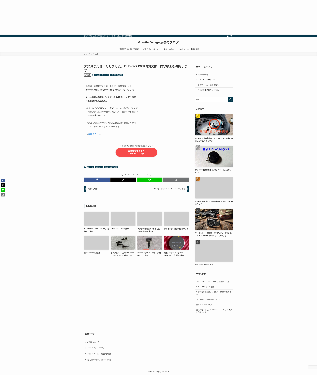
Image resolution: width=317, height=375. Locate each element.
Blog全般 (97, 75)
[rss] (228, 36)
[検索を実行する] (230, 99)
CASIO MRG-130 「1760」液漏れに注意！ (213, 282)
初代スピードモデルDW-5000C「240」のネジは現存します (214, 311)
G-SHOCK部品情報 (116, 75)
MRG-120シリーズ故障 (205, 287)
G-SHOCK (105, 75)
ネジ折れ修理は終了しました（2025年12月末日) (213, 293)
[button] (97, 180)
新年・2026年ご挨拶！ (205, 305)
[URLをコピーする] (176, 180)
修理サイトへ (94, 134)
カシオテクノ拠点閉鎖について (208, 300)
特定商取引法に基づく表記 (208, 90)
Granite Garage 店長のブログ (158, 42)
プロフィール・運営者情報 (208, 85)
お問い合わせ (203, 75)
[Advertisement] (74, 17)
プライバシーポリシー (206, 80)
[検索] (231, 36)
